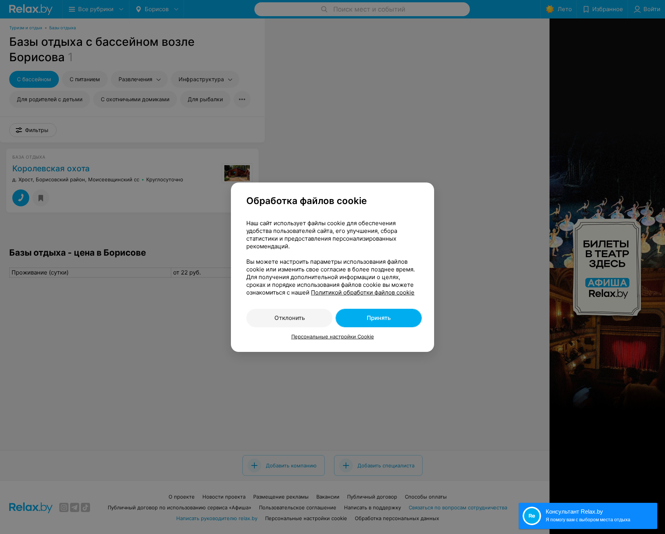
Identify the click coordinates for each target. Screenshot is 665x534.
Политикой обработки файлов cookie (362, 292)
